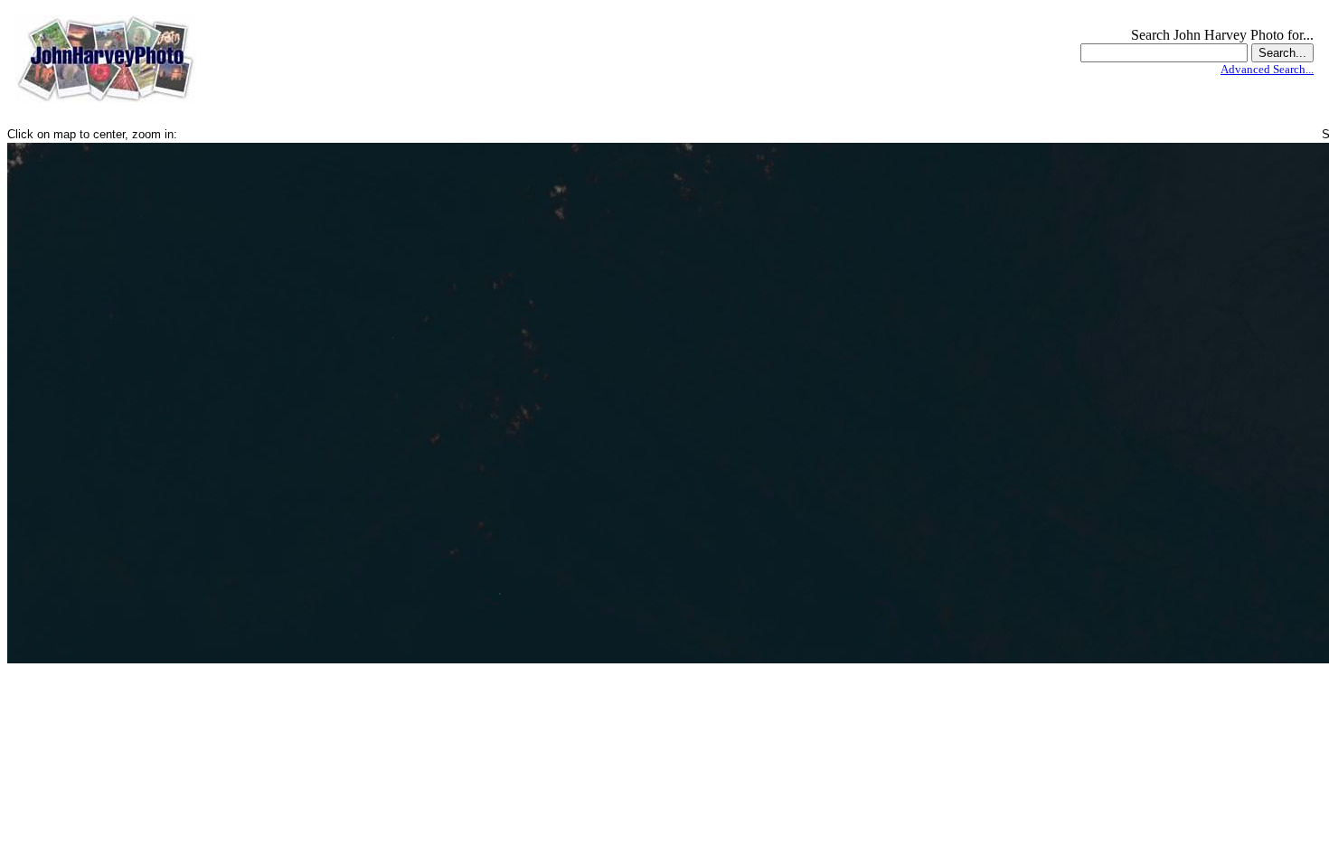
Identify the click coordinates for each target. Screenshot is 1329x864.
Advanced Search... (1267, 69)
